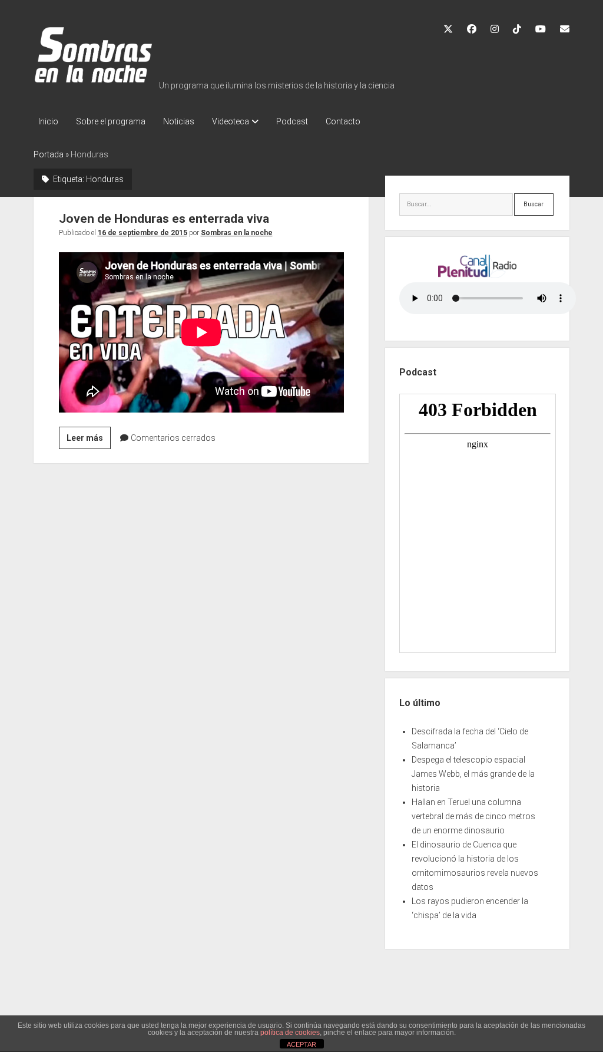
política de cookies (290, 1032)
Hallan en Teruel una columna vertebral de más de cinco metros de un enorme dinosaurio (473, 816)
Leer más (89, 441)
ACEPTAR (301, 1044)
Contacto (343, 121)
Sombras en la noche (237, 233)
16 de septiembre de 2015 (142, 233)
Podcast (292, 121)
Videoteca (230, 121)
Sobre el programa (110, 121)
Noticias (178, 121)
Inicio (48, 121)
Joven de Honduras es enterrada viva (164, 219)
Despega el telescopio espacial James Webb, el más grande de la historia (473, 774)
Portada (49, 154)
